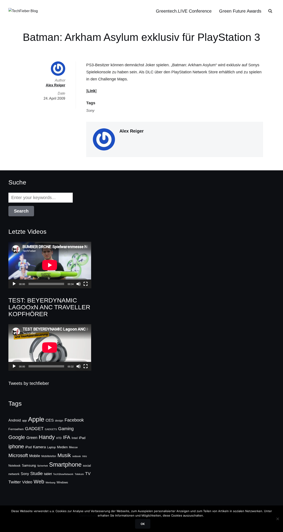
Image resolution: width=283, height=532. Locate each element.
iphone (16, 446)
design (59, 420)
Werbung (50, 482)
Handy (47, 437)
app (24, 420)
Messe (73, 447)
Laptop (51, 447)
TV (88, 473)
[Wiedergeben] (14, 284)
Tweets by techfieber (28, 383)
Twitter (14, 482)
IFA (66, 437)
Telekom (79, 474)
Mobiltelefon (48, 456)
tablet (48, 474)
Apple (36, 419)
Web (39, 481)
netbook (76, 456)
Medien (62, 447)
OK (143, 524)
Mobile (34, 456)
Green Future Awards (240, 11)
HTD (59, 438)
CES (50, 420)
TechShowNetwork (63, 474)
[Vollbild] (85, 284)
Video (27, 482)
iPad (82, 438)
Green (31, 437)
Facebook (74, 420)
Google (16, 437)
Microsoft (18, 455)
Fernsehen (16, 429)
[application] (49, 265)
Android (14, 420)
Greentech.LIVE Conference (184, 11)
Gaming (66, 428)
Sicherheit (42, 465)
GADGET (34, 428)
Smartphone (65, 464)
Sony (90, 110)
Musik (64, 455)
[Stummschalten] (78, 284)
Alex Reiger (131, 131)
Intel (75, 438)
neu (84, 456)
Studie (36, 473)
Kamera (39, 447)
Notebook (14, 465)
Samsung (29, 465)
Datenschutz (88, 515)
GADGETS (51, 429)
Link (91, 91)
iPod (28, 447)
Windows (62, 482)
